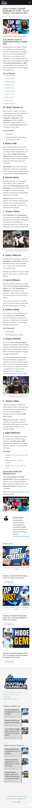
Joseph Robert (13, 16)
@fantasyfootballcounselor (21, 536)
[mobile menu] (29, 2)
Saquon (19, 373)
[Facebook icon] (12, 802)
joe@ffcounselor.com (13, 699)
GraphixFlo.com (21, 799)
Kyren (5, 301)
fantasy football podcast (19, 492)
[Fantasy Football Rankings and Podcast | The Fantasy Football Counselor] (4, 2)
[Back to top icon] (16, 793)
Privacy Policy (7, 696)
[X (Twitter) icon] (14, 802)
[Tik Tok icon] (19, 802)
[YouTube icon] (16, 802)
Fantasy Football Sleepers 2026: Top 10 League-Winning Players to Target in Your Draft (15, 655)
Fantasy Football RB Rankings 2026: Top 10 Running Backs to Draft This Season (15, 618)
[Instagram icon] (17, 802)
